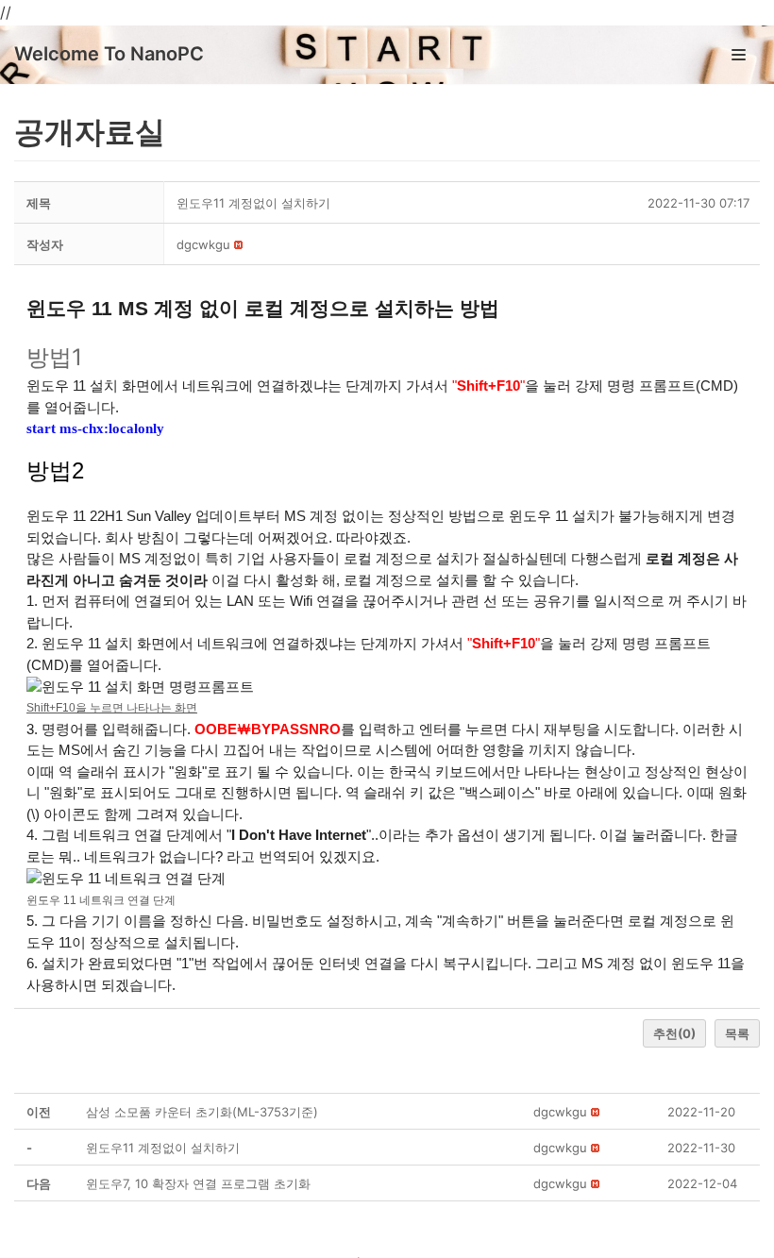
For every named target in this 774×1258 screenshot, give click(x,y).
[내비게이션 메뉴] (738, 55)
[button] (203, 244)
